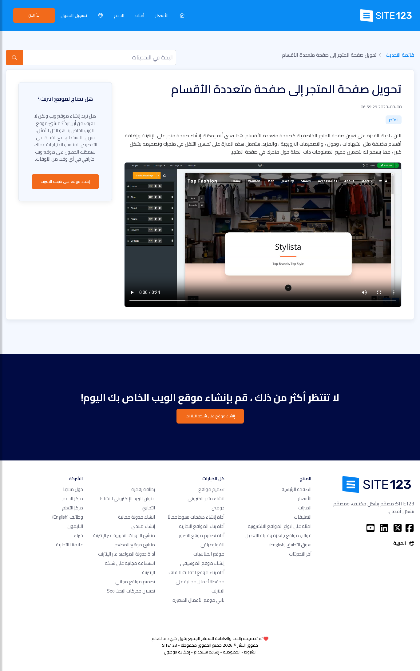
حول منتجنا (73, 489)
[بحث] (14, 57)
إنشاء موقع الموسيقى (202, 563)
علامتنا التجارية (69, 544)
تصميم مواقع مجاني (135, 581)
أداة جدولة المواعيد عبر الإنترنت (126, 553)
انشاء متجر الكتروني (206, 498)
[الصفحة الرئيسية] (182, 15)
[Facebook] (409, 528)
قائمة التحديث (400, 54)
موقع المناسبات (208, 553)
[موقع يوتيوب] (370, 528)
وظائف (67, 516)
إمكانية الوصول (177, 652)
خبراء (78, 535)
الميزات (304, 507)
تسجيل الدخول (74, 15)
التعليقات (302, 516)
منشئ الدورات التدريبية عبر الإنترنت (124, 535)
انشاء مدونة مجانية (136, 516)
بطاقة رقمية (143, 489)
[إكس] (397, 528)
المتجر (393, 119)
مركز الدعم (72, 498)
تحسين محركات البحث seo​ (131, 590)
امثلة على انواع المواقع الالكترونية (279, 526)
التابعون (75, 526)
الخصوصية (231, 652)
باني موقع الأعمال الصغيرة (198, 600)
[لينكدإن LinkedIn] (384, 528)
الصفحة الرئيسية (296, 489)
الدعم (119, 15)
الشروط (250, 652)
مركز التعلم (72, 507)
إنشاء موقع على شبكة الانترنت (65, 181)
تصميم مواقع (211, 489)
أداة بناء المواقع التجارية (201, 526)
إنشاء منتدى (143, 526)
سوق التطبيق (290, 544)
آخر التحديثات (300, 553)
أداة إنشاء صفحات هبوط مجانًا (196, 516)
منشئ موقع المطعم (134, 544)
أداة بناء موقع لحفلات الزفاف (196, 572)
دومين (218, 507)
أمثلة (139, 15)
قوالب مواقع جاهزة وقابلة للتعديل (278, 535)
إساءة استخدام (206, 652)
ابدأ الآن (34, 15)
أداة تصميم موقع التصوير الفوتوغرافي (200, 540)
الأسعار (161, 15)
